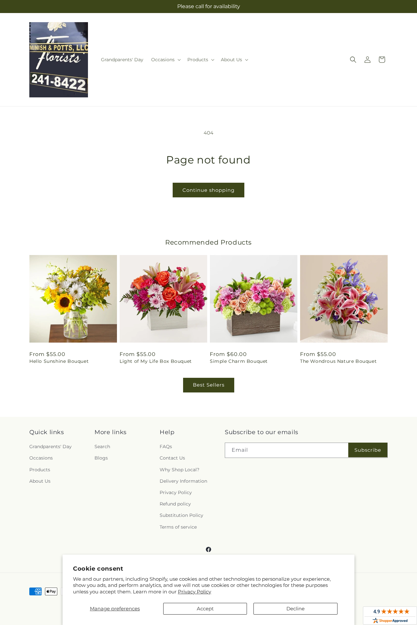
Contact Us (172, 458)
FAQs (166, 446)
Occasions (41, 458)
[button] (165, 59)
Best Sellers (208, 385)
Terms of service (178, 527)
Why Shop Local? (179, 470)
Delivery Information (183, 481)
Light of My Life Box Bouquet (156, 361)
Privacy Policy (194, 592)
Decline (295, 608)
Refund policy (175, 504)
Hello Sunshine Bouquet (59, 361)
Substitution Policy (181, 515)
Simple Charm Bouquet (239, 361)
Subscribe (367, 450)
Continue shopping (208, 190)
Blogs (101, 458)
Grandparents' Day (50, 446)
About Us (39, 481)
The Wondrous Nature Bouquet (338, 361)
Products (39, 470)
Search (102, 446)
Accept (205, 608)
